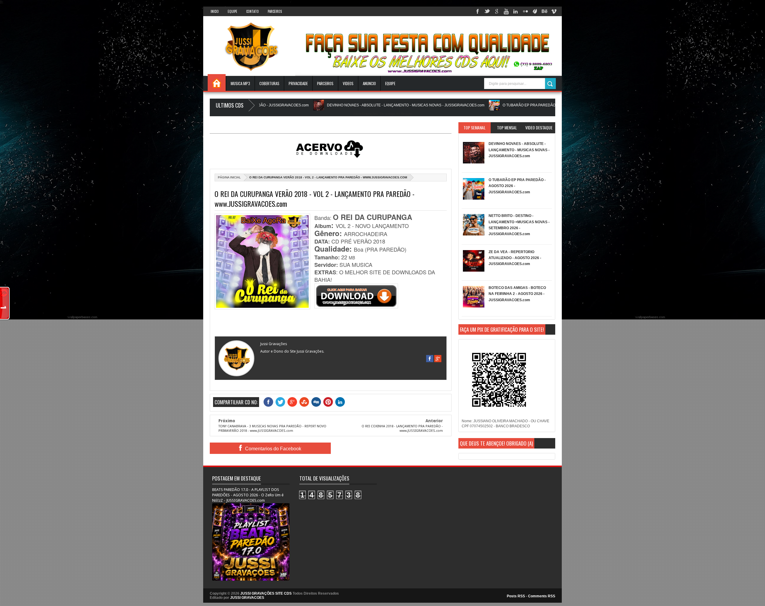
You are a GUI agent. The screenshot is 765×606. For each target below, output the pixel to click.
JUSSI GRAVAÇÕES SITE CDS (266, 593)
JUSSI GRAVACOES (247, 598)
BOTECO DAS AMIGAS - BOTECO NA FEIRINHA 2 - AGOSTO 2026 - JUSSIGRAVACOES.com (517, 294)
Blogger (406, 114)
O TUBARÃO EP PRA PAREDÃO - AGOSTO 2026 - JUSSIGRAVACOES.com (532, 105)
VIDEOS (348, 83)
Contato (252, 11)
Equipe (232, 11)
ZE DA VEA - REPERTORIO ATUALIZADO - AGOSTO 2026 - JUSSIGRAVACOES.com (515, 258)
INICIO (215, 11)
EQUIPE (390, 83)
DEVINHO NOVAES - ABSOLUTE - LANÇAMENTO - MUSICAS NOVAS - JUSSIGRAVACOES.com (373, 105)
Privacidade (298, 83)
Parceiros (275, 11)
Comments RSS (541, 596)
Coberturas (269, 83)
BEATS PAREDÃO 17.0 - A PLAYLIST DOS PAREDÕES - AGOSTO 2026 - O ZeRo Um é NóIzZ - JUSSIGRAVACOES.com (248, 495)
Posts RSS (516, 596)
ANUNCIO (369, 83)
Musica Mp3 (240, 83)
